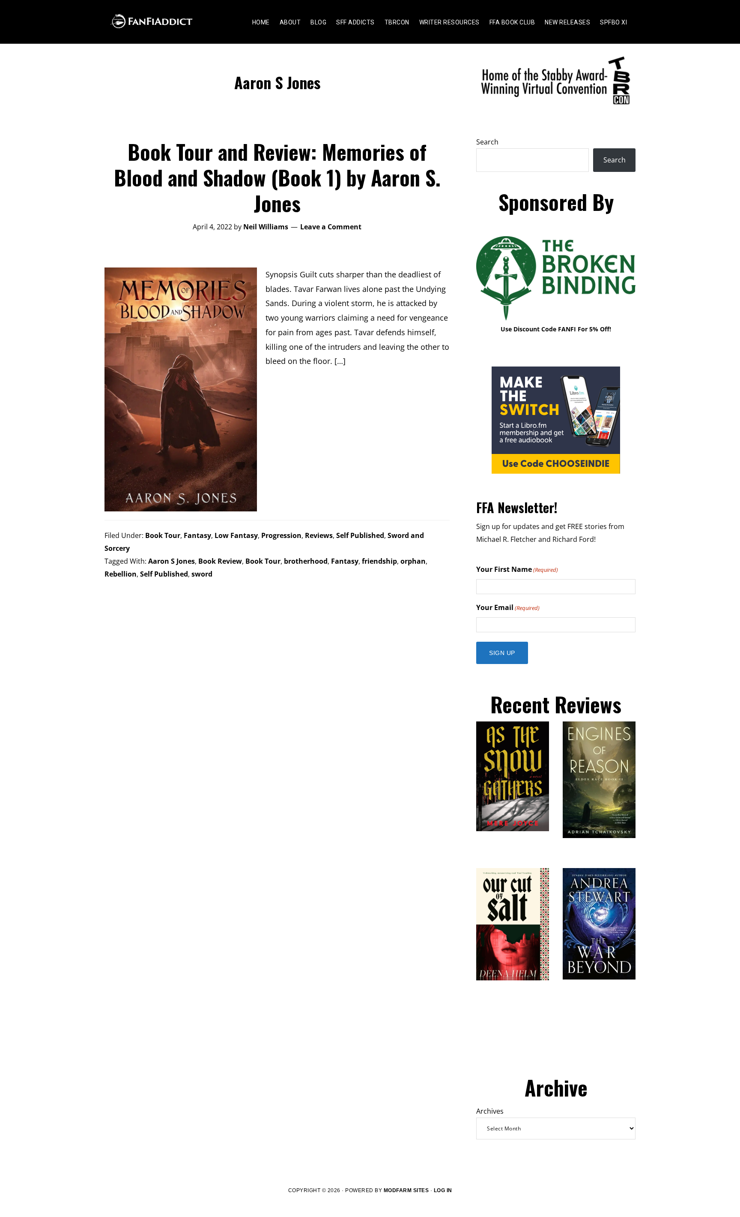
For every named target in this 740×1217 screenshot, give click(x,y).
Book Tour (162, 535)
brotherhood (306, 561)
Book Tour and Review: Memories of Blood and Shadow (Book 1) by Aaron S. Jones (277, 177)
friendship (379, 561)
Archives (490, 1111)
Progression (281, 535)
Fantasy (197, 535)
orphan (413, 561)
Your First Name (517, 569)
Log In (443, 1190)
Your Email (508, 607)
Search (487, 142)
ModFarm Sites (406, 1190)
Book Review (220, 561)
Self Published (360, 535)
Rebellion (120, 574)
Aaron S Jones (171, 561)
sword (201, 574)
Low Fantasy (236, 535)
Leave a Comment (330, 226)
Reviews (319, 535)
